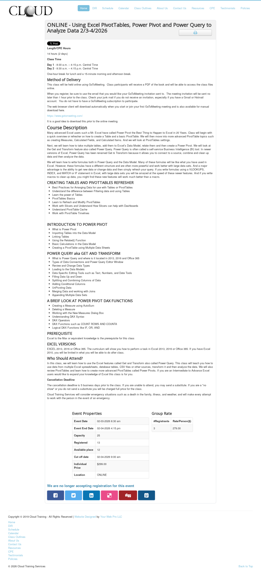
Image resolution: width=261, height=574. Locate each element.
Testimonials (227, 8)
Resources (198, 8)
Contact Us (179, 8)
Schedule (107, 8)
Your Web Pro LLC (111, 516)
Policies (245, 8)
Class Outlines (143, 8)
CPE (212, 8)
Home (83, 8)
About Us (162, 8)
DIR (94, 8)
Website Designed (85, 516)
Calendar (123, 8)
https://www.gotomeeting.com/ (65, 116)
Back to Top (246, 566)
